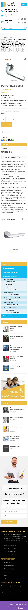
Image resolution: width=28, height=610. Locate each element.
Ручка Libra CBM (14, 249)
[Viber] (11, 140)
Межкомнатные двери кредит (16, 327)
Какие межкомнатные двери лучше (16, 427)
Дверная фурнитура (10, 276)
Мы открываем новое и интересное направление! (17, 408)
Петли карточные (9, 302)
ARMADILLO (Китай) (12, 300)
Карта (14, 199)
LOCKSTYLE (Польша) (12, 282)
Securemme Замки (15, 446)
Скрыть (20, 608)
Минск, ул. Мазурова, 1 (11, 15)
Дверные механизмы (10, 307)
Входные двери (8, 268)
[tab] (14, 144)
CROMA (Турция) (11, 289)
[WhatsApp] (13, 140)
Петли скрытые (8, 292)
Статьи (5, 578)
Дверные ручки (11, 39)
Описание (6, 144)
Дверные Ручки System (13, 111)
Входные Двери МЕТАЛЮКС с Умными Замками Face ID (16, 347)
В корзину (6, 125)
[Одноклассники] (4, 140)
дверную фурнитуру (19, 200)
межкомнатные (8, 202)
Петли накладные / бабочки (12, 297)
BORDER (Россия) (11, 310)
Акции (5, 575)
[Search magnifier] (25, 28)
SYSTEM (5, 113)
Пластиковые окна (9, 316)
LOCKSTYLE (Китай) (12, 305)
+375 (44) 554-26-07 (11, 11)
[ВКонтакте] (2, 140)
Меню (24, 4)
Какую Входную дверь (16, 417)
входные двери (17, 202)
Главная (3, 37)
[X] (9, 140)
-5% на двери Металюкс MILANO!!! (16, 357)
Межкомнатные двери (10, 272)
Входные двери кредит (16, 336)
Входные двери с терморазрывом (15, 437)
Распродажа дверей (15, 366)
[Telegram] (6, 140)
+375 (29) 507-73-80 (11, 10)
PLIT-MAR (9, 284)
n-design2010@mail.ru (13, 555)
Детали (5, 148)
